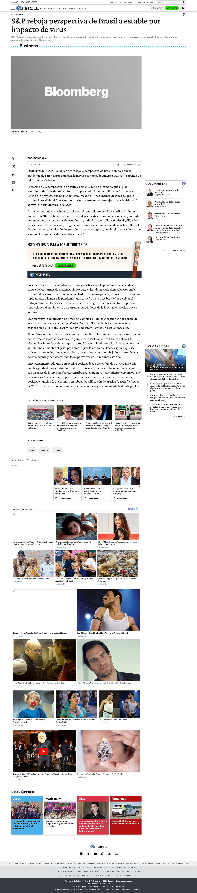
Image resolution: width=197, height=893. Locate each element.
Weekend (80, 868)
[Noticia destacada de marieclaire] (60, 800)
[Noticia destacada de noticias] (27, 800)
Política (62, 9)
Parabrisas (98, 868)
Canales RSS (62, 876)
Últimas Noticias (48, 9)
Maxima (138, 872)
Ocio (84, 864)
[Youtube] (95, 854)
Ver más (178, 417)
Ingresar (159, 8)
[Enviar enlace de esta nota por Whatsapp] (13, 174)
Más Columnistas (173, 251)
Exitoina (158, 864)
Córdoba (91, 864)
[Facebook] (81, 854)
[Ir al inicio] (27, 8)
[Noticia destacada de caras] (93, 800)
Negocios (44, 450)
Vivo (172, 864)
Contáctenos (87, 876)
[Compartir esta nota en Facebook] (13, 158)
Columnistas (156, 183)
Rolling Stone (109, 872)
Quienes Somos (74, 876)
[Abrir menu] (13, 8)
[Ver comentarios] (184, 15)
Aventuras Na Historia (92, 872)
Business (113, 2)
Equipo (107, 876)
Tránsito (136, 876)
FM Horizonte (129, 868)
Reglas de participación (121, 876)
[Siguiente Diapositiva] (139, 486)
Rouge (107, 868)
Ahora (10, 864)
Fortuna (89, 868)
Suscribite (171, 8)
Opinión (71, 9)
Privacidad (99, 876)
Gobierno (57, 450)
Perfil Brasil (148, 2)
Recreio (130, 872)
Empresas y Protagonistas (127, 864)
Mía (113, 868)
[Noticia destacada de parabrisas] (126, 800)
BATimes (119, 868)
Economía (39, 864)
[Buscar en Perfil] (183, 2)
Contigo (78, 872)
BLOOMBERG (17, 14)
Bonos (32, 450)
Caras (130, 2)
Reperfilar (101, 864)
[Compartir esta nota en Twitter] (13, 166)
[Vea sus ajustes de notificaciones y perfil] (182, 8)
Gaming (166, 864)
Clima (69, 864)
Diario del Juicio (182, 864)
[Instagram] (102, 854)
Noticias (122, 2)
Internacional (60, 864)
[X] (88, 854)
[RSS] (109, 854)
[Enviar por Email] (13, 182)
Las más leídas (157, 346)
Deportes (77, 864)
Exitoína (138, 2)
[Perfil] (28, 792)
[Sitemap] (116, 854)
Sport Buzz (120, 872)
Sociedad (81, 9)
